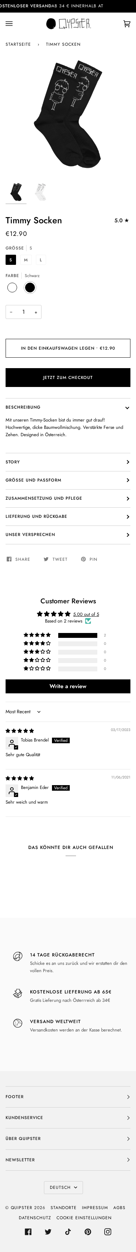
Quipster (21, 1208)
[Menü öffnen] (16, 24)
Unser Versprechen (30, 534)
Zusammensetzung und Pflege (44, 498)
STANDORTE (64, 1208)
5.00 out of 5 (86, 614)
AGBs (119, 1208)
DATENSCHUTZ (35, 1218)
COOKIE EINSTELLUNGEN (84, 1218)
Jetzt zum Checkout (68, 377)
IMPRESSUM (95, 1208)
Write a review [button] (68, 686)
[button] (38, 635)
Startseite (18, 44)
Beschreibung (23, 407)
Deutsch (61, 1187)
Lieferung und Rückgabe (36, 516)
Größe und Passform (33, 480)
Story (13, 462)
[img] (20, 731)
